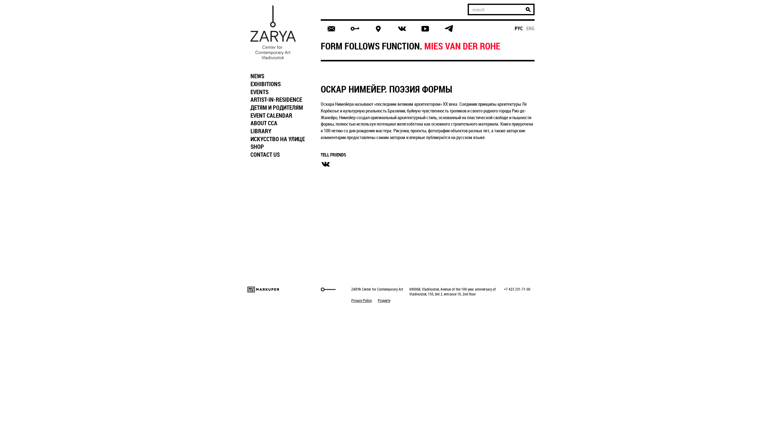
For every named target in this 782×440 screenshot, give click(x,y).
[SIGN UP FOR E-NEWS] (331, 28)
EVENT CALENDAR (271, 115)
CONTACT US (265, 155)
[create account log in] (354, 29)
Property (384, 300)
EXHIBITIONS (265, 84)
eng (530, 28)
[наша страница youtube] (425, 29)
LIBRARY (260, 131)
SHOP (257, 147)
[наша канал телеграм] (449, 29)
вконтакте (325, 164)
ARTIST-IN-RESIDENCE (276, 100)
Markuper (263, 289)
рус (519, 28)
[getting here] (378, 28)
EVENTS (259, 92)
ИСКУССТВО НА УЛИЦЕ (277, 139)
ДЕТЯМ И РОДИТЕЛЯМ (276, 108)
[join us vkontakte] (402, 29)
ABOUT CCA (263, 123)
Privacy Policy (361, 300)
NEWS (257, 76)
